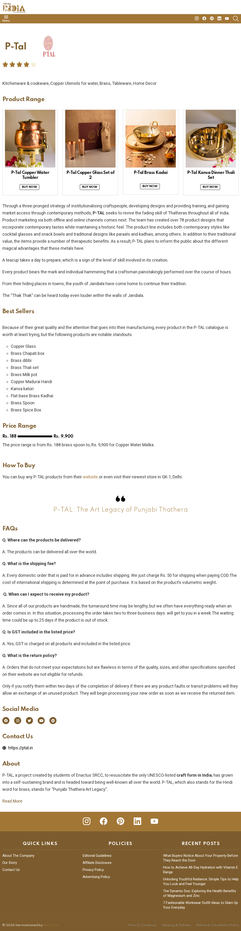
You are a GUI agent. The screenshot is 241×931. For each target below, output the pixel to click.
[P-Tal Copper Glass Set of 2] (90, 139)
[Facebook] (5, 720)
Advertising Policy (96, 877)
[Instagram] (17, 720)
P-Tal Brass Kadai (151, 173)
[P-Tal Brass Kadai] (150, 139)
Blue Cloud (51, 925)
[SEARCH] (236, 18)
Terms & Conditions (142, 925)
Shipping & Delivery (176, 925)
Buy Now (29, 187)
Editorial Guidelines (97, 855)
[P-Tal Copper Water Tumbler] (30, 139)
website (90, 476)
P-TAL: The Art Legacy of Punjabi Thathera (120, 510)
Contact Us (11, 870)
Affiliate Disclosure (97, 863)
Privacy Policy (93, 870)
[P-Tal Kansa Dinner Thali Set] (211, 139)
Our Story (9, 863)
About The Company (18, 855)
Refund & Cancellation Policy (217, 925)
